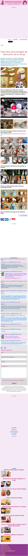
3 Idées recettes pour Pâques (14, 497)
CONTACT (14, 429)
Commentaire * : (4, 366)
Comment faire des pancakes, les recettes (14, 506)
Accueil (9, 39)
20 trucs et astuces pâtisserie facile (14, 515)
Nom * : (2, 352)
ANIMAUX (24, 390)
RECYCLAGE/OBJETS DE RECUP (19, 387)
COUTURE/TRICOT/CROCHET (8, 387)
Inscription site (5, 547)
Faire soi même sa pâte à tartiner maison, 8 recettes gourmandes (14, 525)
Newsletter (4, 545)
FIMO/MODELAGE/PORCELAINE (15, 391)
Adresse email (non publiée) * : (8, 357)
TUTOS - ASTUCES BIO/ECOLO (7, 390)
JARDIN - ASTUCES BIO (17, 390)
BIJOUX (8, 391)
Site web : (3, 361)
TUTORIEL (15, 39)
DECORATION (20, 386)
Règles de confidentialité (8, 551)
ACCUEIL (14, 427)
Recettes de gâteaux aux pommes (14, 534)
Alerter (19, 262)
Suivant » (25, 215)
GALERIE (14, 434)
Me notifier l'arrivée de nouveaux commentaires (13, 380)
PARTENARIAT (14, 432)
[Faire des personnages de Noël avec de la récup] (14, 120)
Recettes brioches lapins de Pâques (14, 469)
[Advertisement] (14, 22)
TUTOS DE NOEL (23, 39)
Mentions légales (6, 549)
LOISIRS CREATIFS (14, 386)
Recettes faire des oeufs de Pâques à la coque (14, 479)
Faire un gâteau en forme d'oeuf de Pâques (14, 489)
